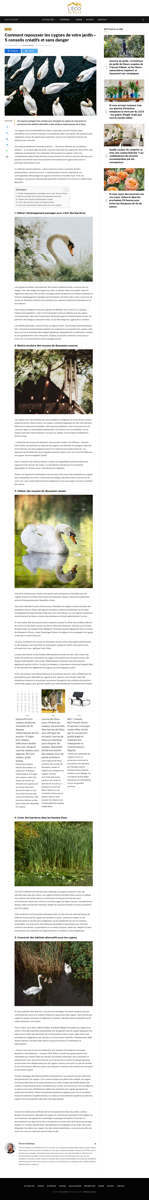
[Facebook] (7, 127)
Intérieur (65, 20)
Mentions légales (90, 1192)
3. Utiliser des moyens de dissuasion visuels (34, 199)
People (40, 1186)
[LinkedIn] (7, 139)
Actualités (48, 20)
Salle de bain (75, 1186)
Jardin (79, 20)
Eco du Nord (64, 1192)
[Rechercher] (143, 19)
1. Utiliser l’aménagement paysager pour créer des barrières (41, 193)
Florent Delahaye (28, 45)
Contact (102, 20)
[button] (64, 190)
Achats (90, 20)
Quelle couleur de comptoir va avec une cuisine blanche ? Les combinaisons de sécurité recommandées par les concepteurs (126, 156)
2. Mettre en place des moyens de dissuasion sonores (38, 196)
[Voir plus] (40, 51)
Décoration (89, 1186)
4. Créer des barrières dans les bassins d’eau (35, 202)
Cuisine (62, 1186)
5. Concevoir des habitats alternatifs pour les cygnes (38, 205)
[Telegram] (7, 144)
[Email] (7, 156)
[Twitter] (7, 133)
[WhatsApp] (7, 150)
